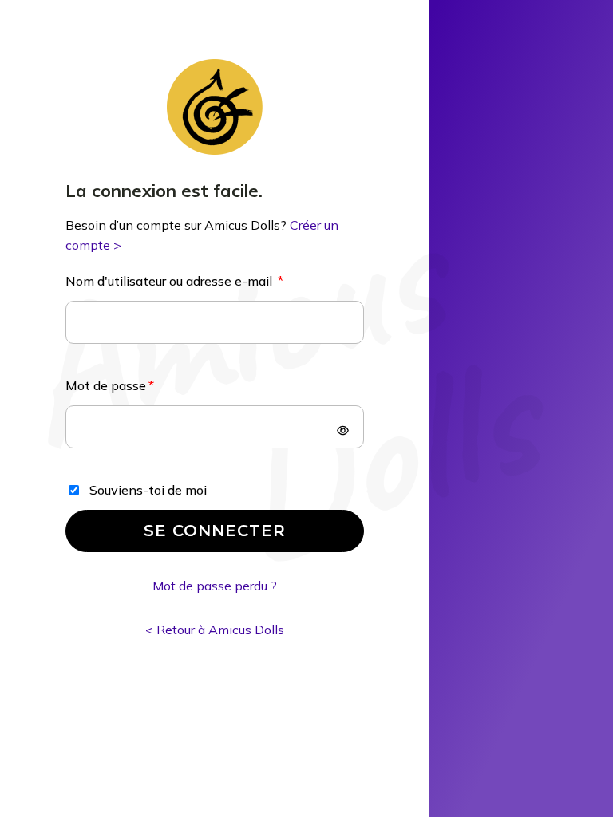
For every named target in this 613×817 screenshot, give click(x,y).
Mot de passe (105, 385)
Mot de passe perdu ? (214, 586)
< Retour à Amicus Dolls (214, 629)
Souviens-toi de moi (148, 490)
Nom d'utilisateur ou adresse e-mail (170, 281)
